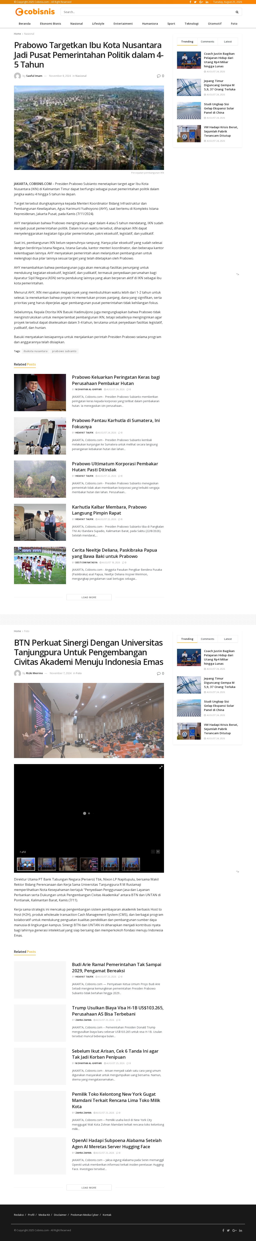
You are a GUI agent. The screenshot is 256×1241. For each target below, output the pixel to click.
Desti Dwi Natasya (86, 562)
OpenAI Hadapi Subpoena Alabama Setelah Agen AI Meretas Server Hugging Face (116, 1143)
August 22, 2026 (106, 475)
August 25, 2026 (106, 976)
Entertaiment (123, 23)
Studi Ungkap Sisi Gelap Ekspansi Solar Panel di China (219, 108)
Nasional (76, 23)
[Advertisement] (206, 215)
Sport (171, 23)
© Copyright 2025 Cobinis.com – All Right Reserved (42, 2)
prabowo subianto (64, 351)
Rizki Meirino (34, 673)
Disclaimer (60, 1215)
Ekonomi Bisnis (50, 23)
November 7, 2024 (60, 673)
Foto (234, 23)
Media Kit (44, 1215)
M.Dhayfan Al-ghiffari (88, 389)
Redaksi (19, 1215)
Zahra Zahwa (83, 1019)
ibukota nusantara (36, 351)
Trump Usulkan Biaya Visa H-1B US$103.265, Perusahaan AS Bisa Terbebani (118, 1011)
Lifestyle (98, 23)
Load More (89, 597)
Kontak (107, 1215)
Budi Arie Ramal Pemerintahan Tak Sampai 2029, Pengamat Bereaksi (116, 967)
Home (17, 33)
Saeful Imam (34, 76)
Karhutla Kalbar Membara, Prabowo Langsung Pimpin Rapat (109, 510)
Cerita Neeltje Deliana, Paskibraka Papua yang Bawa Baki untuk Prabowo (114, 553)
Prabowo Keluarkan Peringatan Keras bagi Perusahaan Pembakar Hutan (116, 380)
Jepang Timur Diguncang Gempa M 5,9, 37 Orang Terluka (219, 85)
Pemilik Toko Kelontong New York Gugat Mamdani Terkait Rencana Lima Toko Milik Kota (116, 1100)
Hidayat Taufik (84, 432)
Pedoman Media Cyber (85, 1215)
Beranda (25, 23)
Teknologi (192, 23)
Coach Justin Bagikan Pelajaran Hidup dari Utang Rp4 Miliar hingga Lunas (219, 59)
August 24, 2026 (115, 389)
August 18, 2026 (110, 562)
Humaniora (150, 23)
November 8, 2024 (60, 76)
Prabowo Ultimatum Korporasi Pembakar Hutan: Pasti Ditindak (115, 466)
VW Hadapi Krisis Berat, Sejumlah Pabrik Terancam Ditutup (221, 131)
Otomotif (215, 23)
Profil (31, 1215)
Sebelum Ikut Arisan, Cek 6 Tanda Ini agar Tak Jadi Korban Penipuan (115, 1054)
